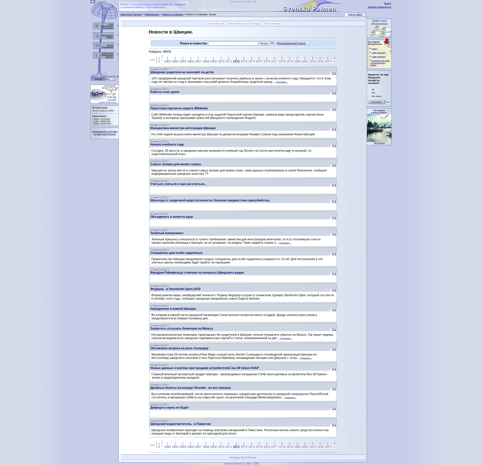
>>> (334, 61)
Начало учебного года (167, 144)
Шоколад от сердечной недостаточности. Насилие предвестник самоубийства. (210, 200)
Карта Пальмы (272, 23)
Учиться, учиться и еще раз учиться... (178, 184)
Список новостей (215, 23)
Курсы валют (99, 116)
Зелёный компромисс (167, 233)
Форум (110, 45)
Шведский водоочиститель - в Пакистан (180, 423)
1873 (243, 61)
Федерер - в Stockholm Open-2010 (175, 289)
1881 (304, 61)
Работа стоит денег (165, 92)
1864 (175, 61)
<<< (152, 59)
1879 (289, 61)
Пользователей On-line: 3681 (243, 1)
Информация (152, 14)
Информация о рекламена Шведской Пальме (105, 132)
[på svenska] (92, 2)
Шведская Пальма (131, 14)
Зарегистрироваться (379, 7)
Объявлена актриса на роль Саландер (179, 348)
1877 (274, 61)
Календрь (255, 23)
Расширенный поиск (291, 43)
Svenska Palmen (102, 79)
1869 (213, 61)
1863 (167, 61)
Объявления (107, 47)
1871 (228, 61)
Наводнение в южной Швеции (173, 308)
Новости (109, 57)
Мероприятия (107, 26)
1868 (205, 61)
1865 (182, 61)
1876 (266, 61)
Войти (387, 3)
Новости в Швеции (172, 14)
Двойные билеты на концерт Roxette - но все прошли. (190, 387)
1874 (251, 61)
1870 (221, 61)
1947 (327, 61)
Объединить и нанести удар (171, 216)
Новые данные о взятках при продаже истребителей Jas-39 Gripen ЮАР (204, 368)
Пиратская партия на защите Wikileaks (179, 108)
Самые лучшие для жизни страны (175, 164)
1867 (198, 61)
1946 (320, 61)
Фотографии (107, 35)
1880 (297, 61)
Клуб (111, 24)
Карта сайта (355, 14)
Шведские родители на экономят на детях (182, 72)
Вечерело (379, 143)
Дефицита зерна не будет (169, 407)
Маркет (109, 37)
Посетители (107, 28)
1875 (259, 61)
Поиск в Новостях (237, 23)
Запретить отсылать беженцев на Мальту (181, 328)
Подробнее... (282, 82)
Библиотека (107, 53)
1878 (282, 61)
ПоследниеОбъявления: (375, 43)
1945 (312, 61)
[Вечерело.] (379, 140)
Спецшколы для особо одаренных (176, 252)
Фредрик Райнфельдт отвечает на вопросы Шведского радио (197, 272)
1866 (190, 61)
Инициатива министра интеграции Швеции (183, 128)
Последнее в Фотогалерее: (379, 111)
